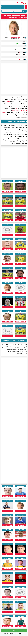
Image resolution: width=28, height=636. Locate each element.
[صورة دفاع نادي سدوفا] (20, 552)
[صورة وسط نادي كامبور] (7, 247)
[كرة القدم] (25, 7)
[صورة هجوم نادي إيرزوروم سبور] (7, 523)
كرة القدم (20, 2)
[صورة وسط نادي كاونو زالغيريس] (20, 610)
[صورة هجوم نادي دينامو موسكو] (20, 523)
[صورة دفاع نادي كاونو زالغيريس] (20, 624)
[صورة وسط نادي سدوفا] (7, 537)
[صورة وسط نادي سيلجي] (7, 509)
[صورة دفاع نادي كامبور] (20, 189)
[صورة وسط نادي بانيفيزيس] (7, 595)
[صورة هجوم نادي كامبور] (7, 189)
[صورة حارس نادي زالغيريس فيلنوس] (20, 581)
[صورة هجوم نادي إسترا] (20, 494)
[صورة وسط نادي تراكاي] (7, 624)
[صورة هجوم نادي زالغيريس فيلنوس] (20, 595)
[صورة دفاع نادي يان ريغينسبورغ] (20, 537)
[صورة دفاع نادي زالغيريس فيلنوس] (7, 581)
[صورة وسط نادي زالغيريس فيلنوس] (20, 566)
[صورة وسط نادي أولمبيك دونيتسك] (7, 494)
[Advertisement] (14, 78)
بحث (24, 11)
